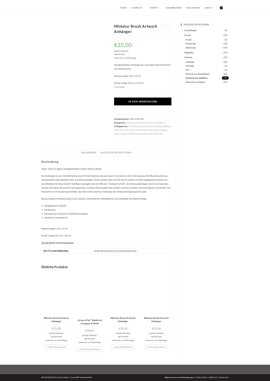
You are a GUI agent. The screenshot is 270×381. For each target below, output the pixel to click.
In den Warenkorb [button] (56, 347)
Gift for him (134, 130)
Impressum (224, 377)
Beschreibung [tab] (88, 152)
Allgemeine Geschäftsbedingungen (179, 377)
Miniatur (144, 130)
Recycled (153, 130)
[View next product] (169, 26)
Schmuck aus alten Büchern (198, 74)
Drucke (187, 35)
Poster (189, 39)
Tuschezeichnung (134, 133)
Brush (148, 126)
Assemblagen (190, 30)
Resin (116, 133)
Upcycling (147, 133)
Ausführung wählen (90, 349)
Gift (116, 130)
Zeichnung (157, 133)
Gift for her (123, 130)
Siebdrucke (191, 47)
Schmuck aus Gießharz (155, 122)
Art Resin (132, 126)
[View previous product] (164, 26)
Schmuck (140, 122)
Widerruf (213, 377)
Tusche (123, 133)
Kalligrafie (188, 52)
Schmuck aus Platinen (195, 82)
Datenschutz (201, 377)
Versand (121, 54)
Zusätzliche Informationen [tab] (115, 152)
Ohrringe (190, 66)
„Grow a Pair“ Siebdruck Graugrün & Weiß (89, 322)
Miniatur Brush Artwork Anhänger (56, 320)
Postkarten (191, 43)
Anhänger (130, 122)
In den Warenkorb (142, 101)
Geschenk (156, 126)
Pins (187, 70)
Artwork (141, 126)
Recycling (162, 130)
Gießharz (166, 126)
